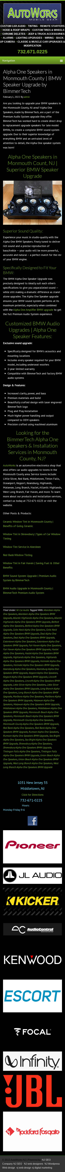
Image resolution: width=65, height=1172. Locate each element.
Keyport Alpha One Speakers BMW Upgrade (25, 676)
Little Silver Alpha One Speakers (29, 684)
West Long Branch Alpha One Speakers (32, 763)
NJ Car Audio (22, 610)
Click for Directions (33, 794)
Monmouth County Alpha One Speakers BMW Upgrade (30, 723)
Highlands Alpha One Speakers (29, 657)
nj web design (23, 1167)
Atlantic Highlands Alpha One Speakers (33, 617)
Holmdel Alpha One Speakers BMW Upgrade (36, 664)
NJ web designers (34, 1163)
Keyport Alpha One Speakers (43, 672)
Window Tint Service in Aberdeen (22, 547)
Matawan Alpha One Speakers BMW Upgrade (36, 704)
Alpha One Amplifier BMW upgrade (33, 309)
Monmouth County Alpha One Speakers (33, 719)
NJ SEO (18, 1163)
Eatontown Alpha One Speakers (19, 641)
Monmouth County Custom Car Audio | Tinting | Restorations (32, 13)
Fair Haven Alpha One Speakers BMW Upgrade (26, 649)
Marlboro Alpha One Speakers (28, 696)
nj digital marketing (42, 1167)
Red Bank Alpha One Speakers (18, 727)
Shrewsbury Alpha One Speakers (35, 743)
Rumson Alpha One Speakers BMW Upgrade (25, 735)
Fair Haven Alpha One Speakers (45, 645)
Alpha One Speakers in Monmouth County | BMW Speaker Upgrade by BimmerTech (32, 81)
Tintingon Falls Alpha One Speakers (21, 751)
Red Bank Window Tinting (17, 555)
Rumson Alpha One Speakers (43, 731)
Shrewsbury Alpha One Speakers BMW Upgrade (27, 747)
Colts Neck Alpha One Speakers (29, 629)
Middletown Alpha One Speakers (20, 708)
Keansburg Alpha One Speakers (19, 668)
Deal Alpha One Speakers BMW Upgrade (33, 637)
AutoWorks (9, 465)
